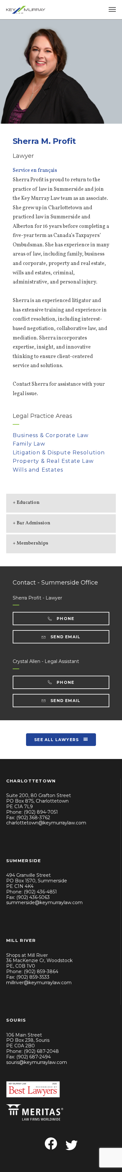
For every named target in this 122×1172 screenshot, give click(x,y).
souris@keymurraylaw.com (36, 1062)
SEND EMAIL (64, 636)
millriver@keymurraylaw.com (39, 983)
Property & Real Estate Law (53, 461)
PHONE (64, 618)
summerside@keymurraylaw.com (44, 902)
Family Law (29, 444)
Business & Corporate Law (51, 435)
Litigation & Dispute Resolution (59, 452)
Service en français (35, 170)
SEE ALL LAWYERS (57, 739)
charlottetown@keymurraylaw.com (46, 823)
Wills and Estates (38, 470)
